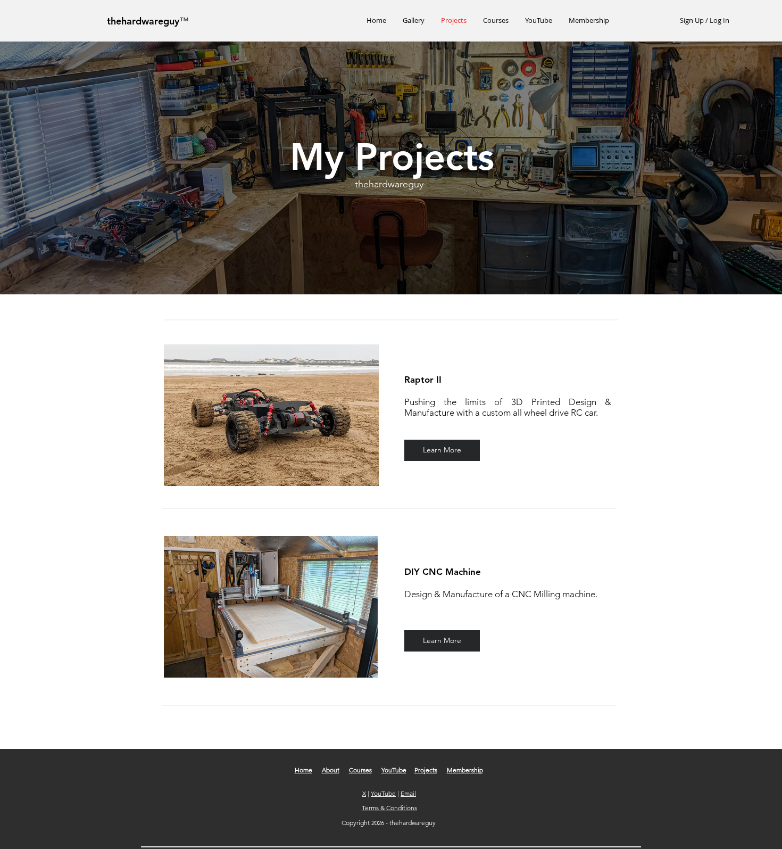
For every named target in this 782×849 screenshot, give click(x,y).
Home (303, 770)
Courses (360, 770)
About (330, 770)
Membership (465, 770)
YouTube (393, 770)
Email (408, 793)
